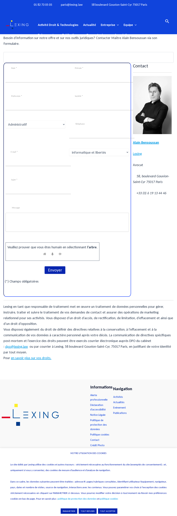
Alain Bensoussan (146, 142)
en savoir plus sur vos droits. (31, 358)
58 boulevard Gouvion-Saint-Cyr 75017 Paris (119, 4)
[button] (117, 24)
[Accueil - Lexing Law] (42, 415)
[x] (88, 11)
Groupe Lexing (96, 35)
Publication (69, 35)
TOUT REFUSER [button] (88, 511)
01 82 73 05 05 (43, 4)
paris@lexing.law (72, 4)
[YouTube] (95, 11)
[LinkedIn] (102, 11)
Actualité (89, 25)
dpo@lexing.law (16, 346)
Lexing (137, 154)
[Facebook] (75, 11)
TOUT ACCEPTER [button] (107, 511)
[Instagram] (82, 11)
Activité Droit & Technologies (58, 25)
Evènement (46, 35)
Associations (123, 35)
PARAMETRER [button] (69, 511)
